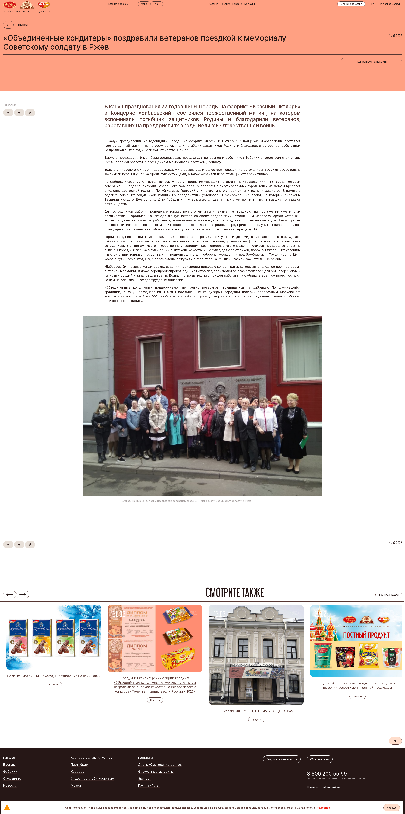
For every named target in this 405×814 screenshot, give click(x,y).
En (372, 4)
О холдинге (12, 778)
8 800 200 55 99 (327, 774)
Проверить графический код (324, 787)
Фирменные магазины (156, 771)
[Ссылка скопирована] (30, 112)
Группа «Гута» (149, 785)
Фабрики (225, 4)
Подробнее (322, 807)
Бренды (9, 764)
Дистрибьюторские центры (160, 764)
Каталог (9, 758)
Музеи (76, 785)
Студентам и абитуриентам (92, 778)
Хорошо (392, 807)
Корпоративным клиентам (92, 758)
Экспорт (144, 778)
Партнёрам (79, 764)
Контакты (249, 4)
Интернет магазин (390, 4)
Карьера (77, 771)
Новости (237, 4)
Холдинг (213, 4)
